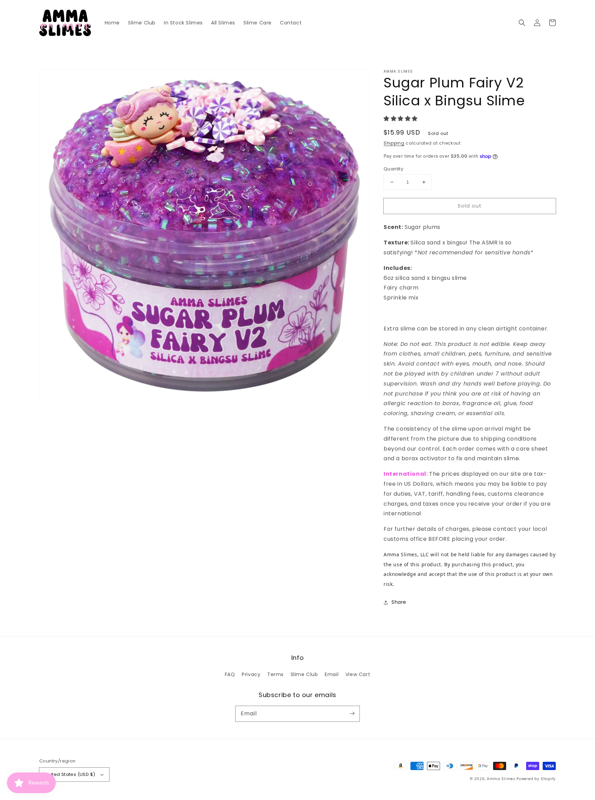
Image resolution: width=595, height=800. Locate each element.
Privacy (251, 674)
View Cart (357, 674)
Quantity (393, 169)
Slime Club (304, 674)
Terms (275, 674)
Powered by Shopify (536, 778)
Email (331, 674)
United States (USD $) (70, 774)
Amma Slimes (501, 778)
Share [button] (399, 602)
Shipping (394, 143)
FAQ (230, 674)
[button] (522, 22)
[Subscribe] (351, 713)
